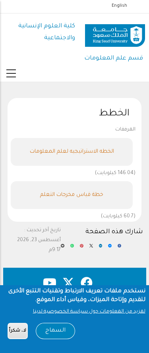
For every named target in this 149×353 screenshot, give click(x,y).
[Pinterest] (81, 248)
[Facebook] (119, 248)
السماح (55, 331)
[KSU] (115, 32)
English (119, 6)
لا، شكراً (17, 331)
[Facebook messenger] (110, 248)
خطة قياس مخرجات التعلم (71, 195)
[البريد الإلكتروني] (62, 248)
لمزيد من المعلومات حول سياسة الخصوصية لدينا (89, 312)
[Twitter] (91, 248)
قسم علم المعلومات (113, 58)
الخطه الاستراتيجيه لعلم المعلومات (72, 152)
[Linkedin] (101, 248)
